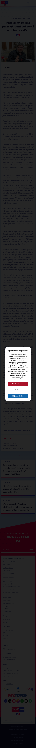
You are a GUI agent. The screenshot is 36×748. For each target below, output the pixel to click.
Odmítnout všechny (18, 384)
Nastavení (18, 390)
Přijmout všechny (18, 396)
